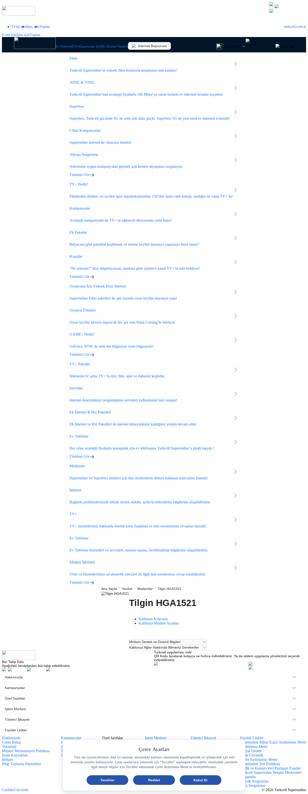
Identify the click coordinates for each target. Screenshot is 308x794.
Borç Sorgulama (252, 785)
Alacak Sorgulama (254, 781)
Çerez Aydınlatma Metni (258, 759)
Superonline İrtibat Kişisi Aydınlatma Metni (273, 742)
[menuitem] (154, 677)
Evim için (19, 27)
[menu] (154, 703)
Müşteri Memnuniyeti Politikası (26, 751)
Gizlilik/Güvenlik (15, 790)
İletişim (7, 759)
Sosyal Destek (251, 751)
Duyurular (248, 777)
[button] (287, 11)
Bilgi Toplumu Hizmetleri (21, 764)
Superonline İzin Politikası (260, 764)
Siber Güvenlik (251, 755)
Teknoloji (9, 746)
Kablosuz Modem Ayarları (159, 623)
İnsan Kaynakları (15, 755)
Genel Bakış (11, 742)
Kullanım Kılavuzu (153, 619)
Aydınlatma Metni (254, 746)
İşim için (32, 27)
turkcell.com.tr (295, 27)
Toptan (44, 27)
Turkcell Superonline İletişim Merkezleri (270, 772)
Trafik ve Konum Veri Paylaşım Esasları (270, 768)
